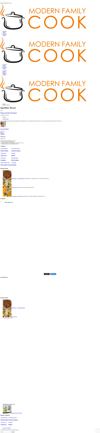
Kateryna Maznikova (4, 129)
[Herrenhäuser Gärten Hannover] (83, 246)
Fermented (3, 160)
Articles (4, 32)
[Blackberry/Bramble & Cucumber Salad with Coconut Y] (83, 212)
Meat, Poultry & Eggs (6, 164)
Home (4, 103)
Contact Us (5, 34)
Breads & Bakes (4, 150)
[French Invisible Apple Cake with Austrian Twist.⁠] (83, 233)
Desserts (4, 117)
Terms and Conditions (7, 427)
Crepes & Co (4, 155)
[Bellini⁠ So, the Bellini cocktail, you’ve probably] (50, 213)
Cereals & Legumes (15, 150)
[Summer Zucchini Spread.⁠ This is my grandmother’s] (16, 230)
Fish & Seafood (15, 160)
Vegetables (13, 164)
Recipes (4, 33)
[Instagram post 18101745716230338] (16, 205)
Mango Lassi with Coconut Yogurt (8, 113)
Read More (2, 133)
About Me (5, 31)
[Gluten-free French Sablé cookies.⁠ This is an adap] (50, 254)
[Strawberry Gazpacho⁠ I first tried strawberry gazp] (50, 229)
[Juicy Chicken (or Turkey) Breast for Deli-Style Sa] (16, 259)
